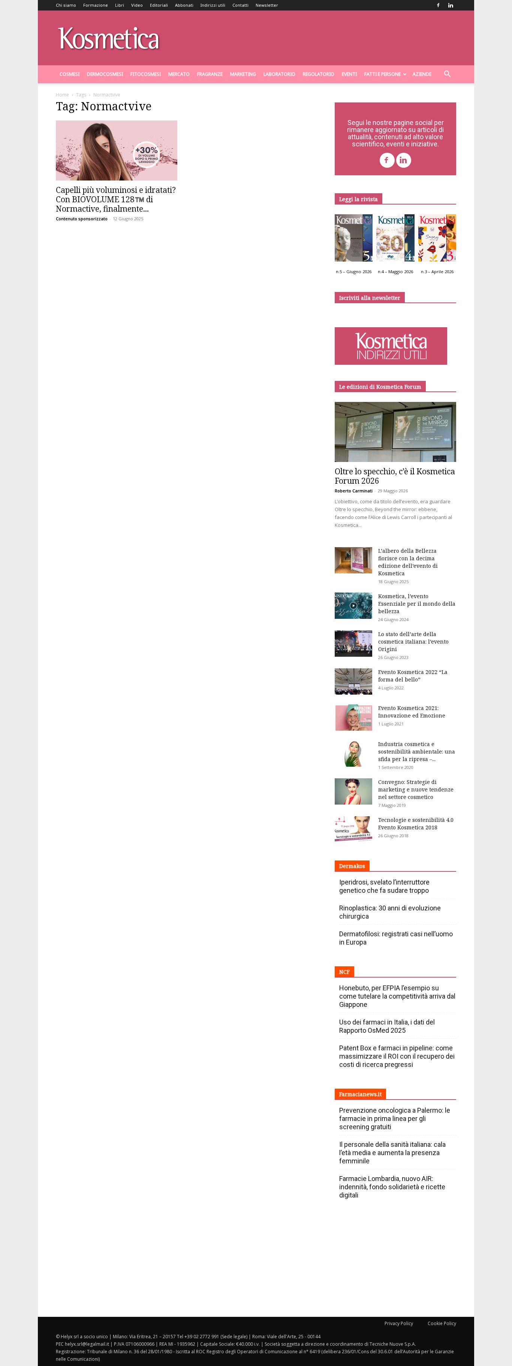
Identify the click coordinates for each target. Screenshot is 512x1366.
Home (62, 95)
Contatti (240, 5)
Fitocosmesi (145, 74)
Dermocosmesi (105, 74)
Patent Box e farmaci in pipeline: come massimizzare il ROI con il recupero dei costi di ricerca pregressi (397, 1056)
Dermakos (352, 866)
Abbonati (184, 5)
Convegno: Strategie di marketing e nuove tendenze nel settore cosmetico (416, 789)
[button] (447, 74)
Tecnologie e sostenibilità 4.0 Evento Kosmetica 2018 (416, 823)
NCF (344, 971)
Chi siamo (66, 5)
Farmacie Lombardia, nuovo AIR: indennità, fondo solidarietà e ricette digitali (392, 1187)
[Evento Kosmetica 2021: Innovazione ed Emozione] (353, 717)
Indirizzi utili (213, 5)
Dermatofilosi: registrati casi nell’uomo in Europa (396, 938)
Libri (119, 5)
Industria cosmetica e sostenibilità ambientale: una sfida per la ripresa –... (416, 751)
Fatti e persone (382, 74)
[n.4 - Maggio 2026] (395, 239)
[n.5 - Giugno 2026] (354, 239)
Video (137, 5)
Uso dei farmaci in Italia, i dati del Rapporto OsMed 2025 (387, 1026)
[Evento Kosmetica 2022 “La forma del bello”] (353, 681)
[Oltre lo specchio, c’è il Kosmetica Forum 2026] (395, 432)
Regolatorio (318, 74)
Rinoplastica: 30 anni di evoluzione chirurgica (390, 912)
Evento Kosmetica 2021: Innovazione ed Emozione (411, 711)
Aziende (422, 74)
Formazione (95, 5)
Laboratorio (279, 74)
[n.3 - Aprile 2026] (437, 239)
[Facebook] (438, 5)
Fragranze (210, 74)
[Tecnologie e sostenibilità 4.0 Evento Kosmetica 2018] (353, 829)
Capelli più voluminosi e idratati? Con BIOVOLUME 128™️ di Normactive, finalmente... (116, 199)
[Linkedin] (450, 5)
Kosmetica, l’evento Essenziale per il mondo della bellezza (416, 604)
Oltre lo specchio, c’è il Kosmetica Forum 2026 (395, 476)
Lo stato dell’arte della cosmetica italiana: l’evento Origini (413, 641)
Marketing (243, 74)
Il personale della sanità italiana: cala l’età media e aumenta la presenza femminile (392, 1152)
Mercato (179, 74)
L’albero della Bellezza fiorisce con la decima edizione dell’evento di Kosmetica (408, 562)
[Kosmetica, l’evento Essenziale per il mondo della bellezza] (353, 606)
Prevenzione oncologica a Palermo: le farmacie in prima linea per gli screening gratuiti (394, 1118)
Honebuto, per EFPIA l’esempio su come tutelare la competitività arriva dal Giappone (397, 996)
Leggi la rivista (358, 199)
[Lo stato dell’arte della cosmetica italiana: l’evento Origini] (353, 643)
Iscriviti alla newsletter (369, 297)
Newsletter (267, 5)
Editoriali (159, 5)
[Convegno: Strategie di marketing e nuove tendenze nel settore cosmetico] (353, 791)
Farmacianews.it (360, 1094)
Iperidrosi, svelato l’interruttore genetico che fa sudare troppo (384, 886)
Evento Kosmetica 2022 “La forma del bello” (413, 675)
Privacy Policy (399, 1323)
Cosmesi (69, 74)
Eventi (349, 74)
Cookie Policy (442, 1323)
